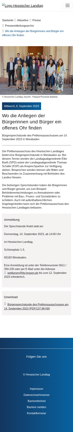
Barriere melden (36, 407)
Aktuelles (22, 20)
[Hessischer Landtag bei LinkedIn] (63, 364)
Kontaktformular (36, 413)
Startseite (7, 20)
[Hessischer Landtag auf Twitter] (34, 364)
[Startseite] (22, 5)
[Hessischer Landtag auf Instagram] (44, 364)
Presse (36, 20)
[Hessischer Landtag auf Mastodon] (54, 364)
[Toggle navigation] (67, 5)
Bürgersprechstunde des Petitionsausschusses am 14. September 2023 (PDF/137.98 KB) (36, 306)
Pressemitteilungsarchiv (19, 25)
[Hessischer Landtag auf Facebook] (15, 364)
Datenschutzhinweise (37, 394)
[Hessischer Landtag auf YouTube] (25, 364)
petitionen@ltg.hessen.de (22, 272)
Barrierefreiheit (36, 401)
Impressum (36, 388)
